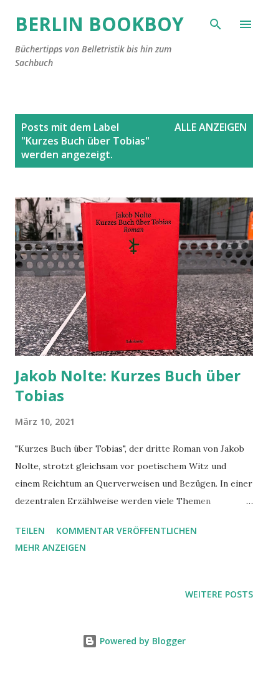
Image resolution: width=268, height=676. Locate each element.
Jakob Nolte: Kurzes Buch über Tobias (128, 385)
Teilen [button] (30, 530)
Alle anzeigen (211, 127)
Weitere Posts (219, 594)
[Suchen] (215, 22)
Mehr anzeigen (50, 547)
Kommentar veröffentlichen (126, 530)
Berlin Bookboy (99, 24)
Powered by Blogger (141, 641)
